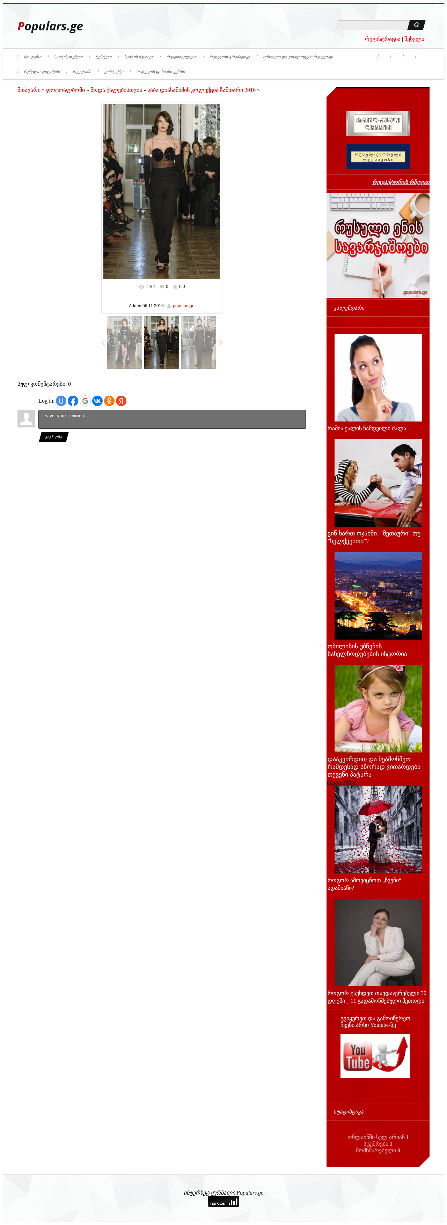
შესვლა (414, 39)
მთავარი (29, 90)
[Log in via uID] (61, 401)
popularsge (184, 305)
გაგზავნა (54, 437)
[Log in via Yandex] (121, 401)
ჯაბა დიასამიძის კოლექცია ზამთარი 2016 (202, 90)
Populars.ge (50, 26)
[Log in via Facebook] (73, 401)
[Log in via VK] (97, 401)
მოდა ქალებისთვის (116, 90)
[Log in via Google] (85, 400)
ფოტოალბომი (65, 90)
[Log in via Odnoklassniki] (109, 401)
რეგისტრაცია (383, 39)
